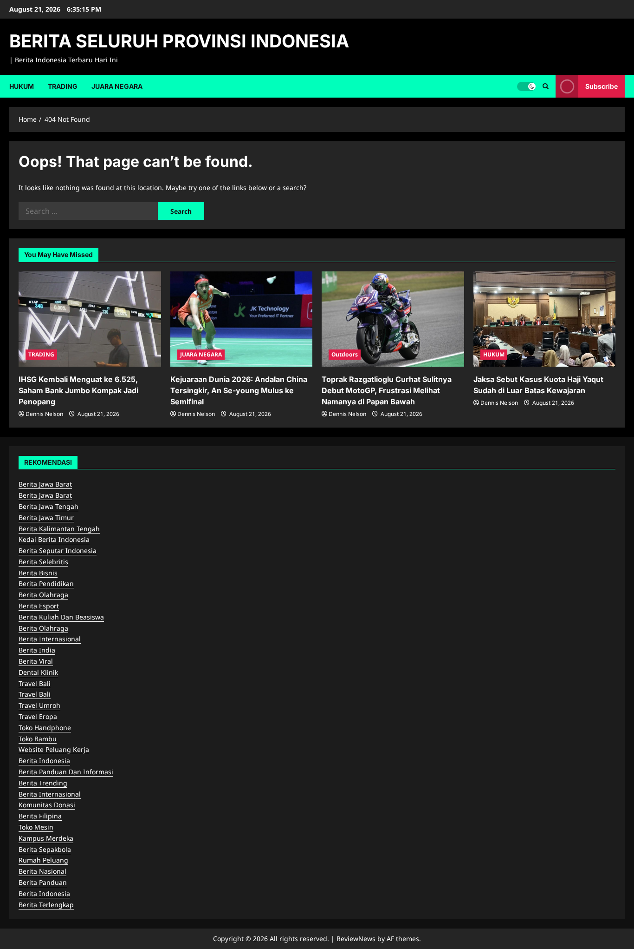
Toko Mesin (36, 827)
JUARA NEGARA (116, 86)
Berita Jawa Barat (45, 484)
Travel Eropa (38, 716)
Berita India (37, 650)
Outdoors (344, 354)
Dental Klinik (38, 672)
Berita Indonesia (44, 760)
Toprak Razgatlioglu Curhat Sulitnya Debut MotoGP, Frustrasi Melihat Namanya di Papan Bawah (387, 390)
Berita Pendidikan (46, 583)
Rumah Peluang (43, 860)
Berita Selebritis (43, 561)
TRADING (63, 86)
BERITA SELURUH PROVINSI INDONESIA (179, 41)
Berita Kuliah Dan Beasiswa (61, 617)
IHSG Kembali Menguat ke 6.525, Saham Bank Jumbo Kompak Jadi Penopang (78, 390)
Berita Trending (43, 782)
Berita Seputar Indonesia (58, 550)
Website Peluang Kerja (54, 749)
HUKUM (21, 86)
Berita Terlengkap (46, 904)
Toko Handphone (45, 727)
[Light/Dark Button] (526, 86)
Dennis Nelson (44, 414)
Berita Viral (36, 661)
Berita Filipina (40, 815)
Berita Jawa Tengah (48, 506)
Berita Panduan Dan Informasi (66, 771)
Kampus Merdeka (46, 838)
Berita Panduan (43, 882)
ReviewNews (355, 938)
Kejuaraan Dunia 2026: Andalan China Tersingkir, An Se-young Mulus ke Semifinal (238, 390)
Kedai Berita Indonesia (54, 539)
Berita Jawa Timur (46, 517)
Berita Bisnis (38, 572)
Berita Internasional (50, 638)
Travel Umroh (39, 705)
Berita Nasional (42, 871)
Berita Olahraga (43, 594)
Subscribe (601, 86)
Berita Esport (39, 605)
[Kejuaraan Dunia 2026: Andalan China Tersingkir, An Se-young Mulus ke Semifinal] (241, 318)
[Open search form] (546, 86)
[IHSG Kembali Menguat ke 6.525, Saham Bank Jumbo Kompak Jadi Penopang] (90, 318)
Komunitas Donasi (47, 804)
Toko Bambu (38, 738)
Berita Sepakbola (45, 849)
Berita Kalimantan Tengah (59, 528)
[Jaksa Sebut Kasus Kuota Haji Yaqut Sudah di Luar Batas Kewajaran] (544, 318)
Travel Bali (35, 683)
